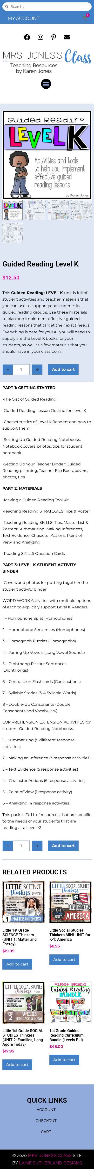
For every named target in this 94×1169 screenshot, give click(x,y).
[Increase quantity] (37, 369)
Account (46, 1109)
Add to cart (63, 369)
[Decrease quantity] (7, 369)
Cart (46, 1132)
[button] (46, 84)
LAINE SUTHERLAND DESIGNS (50, 1162)
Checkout (46, 1121)
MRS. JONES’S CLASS (50, 1155)
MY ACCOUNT (24, 18)
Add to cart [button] (17, 964)
